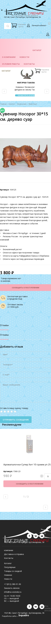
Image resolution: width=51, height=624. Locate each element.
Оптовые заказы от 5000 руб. (15, 305)
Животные (33, 104)
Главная (3, 104)
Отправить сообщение (16, 419)
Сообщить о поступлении (25, 287)
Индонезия (21, 104)
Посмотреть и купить (27, 95)
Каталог (6, 71)
